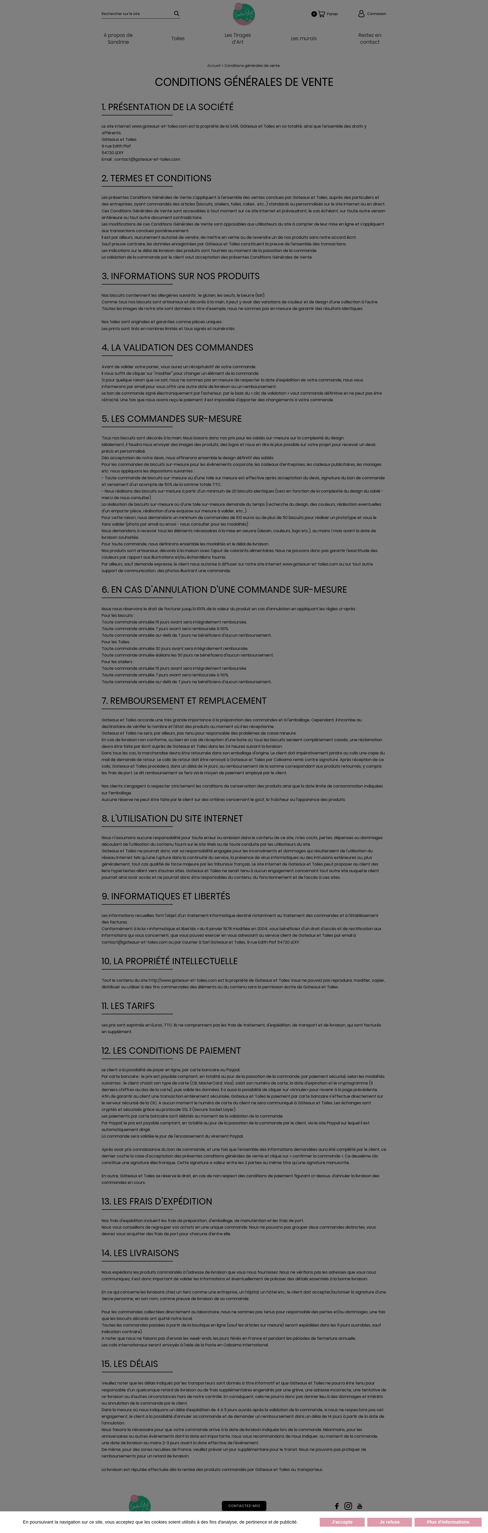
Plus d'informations (448, 1522)
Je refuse (390, 1522)
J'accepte (342, 1522)
